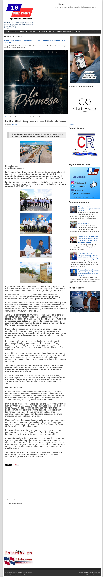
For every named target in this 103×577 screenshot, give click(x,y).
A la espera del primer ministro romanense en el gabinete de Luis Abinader (89, 208)
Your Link (86, 572)
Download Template (64, 31)
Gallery (51, 31)
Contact (22, 31)
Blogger (87, 574)
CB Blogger (14, 124)
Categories (41, 31)
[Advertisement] (21, 480)
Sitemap (32, 31)
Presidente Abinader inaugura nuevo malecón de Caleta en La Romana (35, 121)
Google (92, 574)
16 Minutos (19, 572)
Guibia (72, 124)
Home (7, 31)
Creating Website (15, 574)
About (14, 31)
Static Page (77, 31)
